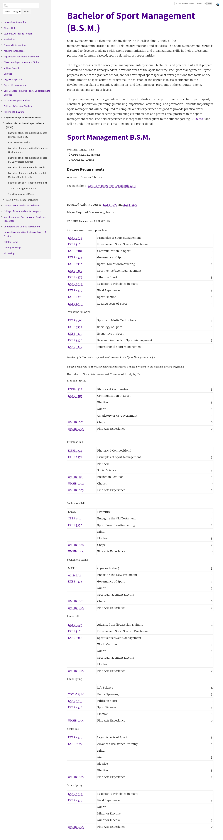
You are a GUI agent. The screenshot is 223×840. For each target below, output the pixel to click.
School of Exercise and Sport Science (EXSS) (25, 125)
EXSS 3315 (75, 320)
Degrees (8, 73)
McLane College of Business (18, 100)
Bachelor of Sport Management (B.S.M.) (28, 182)
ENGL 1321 (75, 450)
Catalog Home (11, 241)
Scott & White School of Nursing (22, 199)
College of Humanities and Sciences (22, 205)
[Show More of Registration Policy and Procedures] (1, 56)
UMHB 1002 (76, 422)
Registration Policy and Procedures (21, 56)
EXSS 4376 (75, 283)
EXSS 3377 (75, 347)
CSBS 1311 (74, 518)
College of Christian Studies (18, 106)
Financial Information (15, 45)
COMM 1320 (76, 694)
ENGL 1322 (75, 389)
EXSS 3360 (75, 270)
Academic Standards (14, 50)
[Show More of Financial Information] (1, 44)
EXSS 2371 (75, 237)
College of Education (14, 111)
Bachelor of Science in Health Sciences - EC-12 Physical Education (28, 159)
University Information (15, 22)
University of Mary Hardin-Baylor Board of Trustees (25, 234)
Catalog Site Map (12, 247)
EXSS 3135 (110, 204)
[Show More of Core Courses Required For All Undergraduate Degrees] (1, 90)
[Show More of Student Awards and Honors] (1, 33)
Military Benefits (12, 67)
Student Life (10, 27)
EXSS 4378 (75, 297)
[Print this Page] (217, 5)
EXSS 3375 (75, 333)
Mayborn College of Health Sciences (22, 117)
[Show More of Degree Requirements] (1, 84)
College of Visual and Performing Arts (22, 211)
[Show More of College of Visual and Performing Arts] (1, 211)
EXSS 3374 (75, 264)
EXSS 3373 (75, 257)
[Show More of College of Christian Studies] (1, 105)
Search (27, 11)
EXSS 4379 (75, 303)
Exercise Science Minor (19, 142)
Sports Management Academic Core (112, 185)
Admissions (9, 39)
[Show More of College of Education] (1, 111)
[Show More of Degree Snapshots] (1, 79)
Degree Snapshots (13, 79)
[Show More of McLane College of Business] (1, 100)
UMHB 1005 (76, 428)
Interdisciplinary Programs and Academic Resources (25, 218)
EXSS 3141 (74, 244)
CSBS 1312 (74, 575)
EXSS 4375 (75, 277)
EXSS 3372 (75, 327)
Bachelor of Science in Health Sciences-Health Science (28, 150)
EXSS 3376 (75, 340)
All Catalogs (9, 253)
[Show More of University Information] (1, 22)
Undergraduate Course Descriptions (22, 226)
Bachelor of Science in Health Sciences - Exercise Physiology (28, 134)
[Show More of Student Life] (1, 27)
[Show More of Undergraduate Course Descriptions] (1, 226)
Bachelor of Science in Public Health (26, 167)
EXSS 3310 (75, 251)
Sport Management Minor (21, 194)
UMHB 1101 (75, 477)
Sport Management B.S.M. (23, 188)
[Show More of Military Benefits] (1, 67)
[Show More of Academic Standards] (1, 50)
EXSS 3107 (198, 119)
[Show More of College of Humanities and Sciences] (1, 205)
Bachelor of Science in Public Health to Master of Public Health (27, 175)
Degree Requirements (15, 85)
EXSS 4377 (75, 290)
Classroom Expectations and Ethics (21, 62)
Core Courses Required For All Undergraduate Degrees (27, 92)
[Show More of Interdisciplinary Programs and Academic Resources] (1, 216)
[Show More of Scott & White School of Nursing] (3, 199)
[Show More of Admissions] (1, 39)
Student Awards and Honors (18, 33)
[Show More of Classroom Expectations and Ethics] (1, 62)
